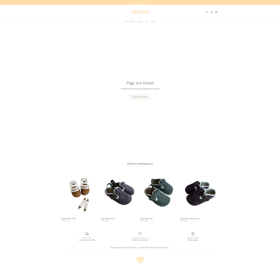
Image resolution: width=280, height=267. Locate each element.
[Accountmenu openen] (211, 12)
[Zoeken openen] (207, 12)
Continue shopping (140, 97)
